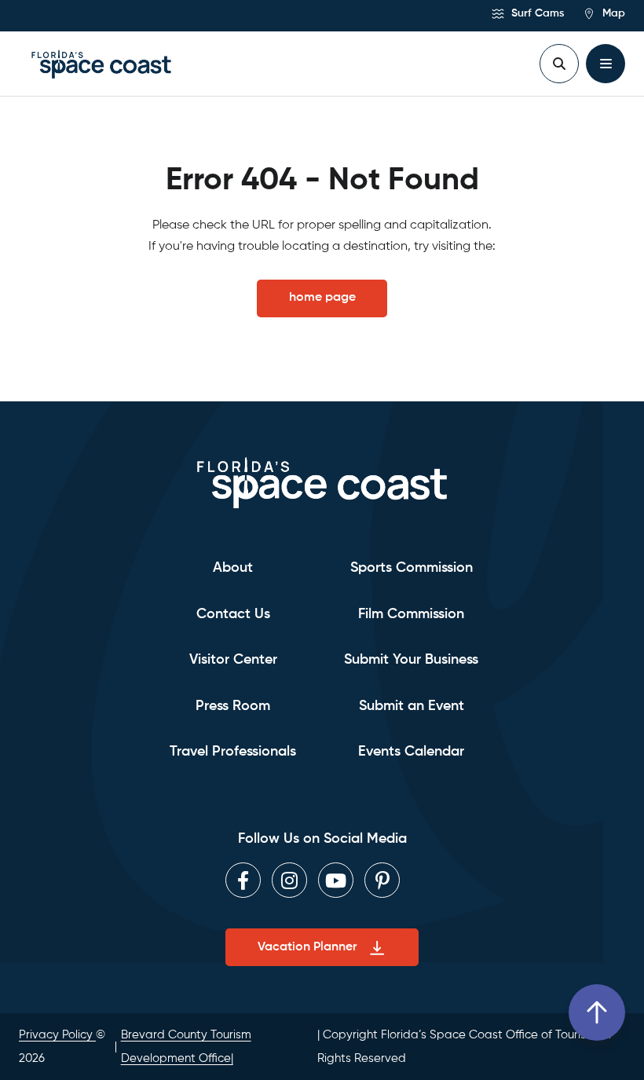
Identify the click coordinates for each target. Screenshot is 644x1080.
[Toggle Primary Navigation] (605, 63)
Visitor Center (233, 660)
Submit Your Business (411, 660)
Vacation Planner (307, 947)
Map (612, 13)
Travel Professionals (233, 752)
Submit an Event (411, 706)
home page (322, 297)
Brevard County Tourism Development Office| (186, 1046)
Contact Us (233, 614)
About (233, 568)
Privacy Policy (57, 1035)
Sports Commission (411, 568)
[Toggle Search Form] (559, 63)
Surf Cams (536, 13)
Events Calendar (411, 752)
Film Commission (411, 614)
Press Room (233, 706)
